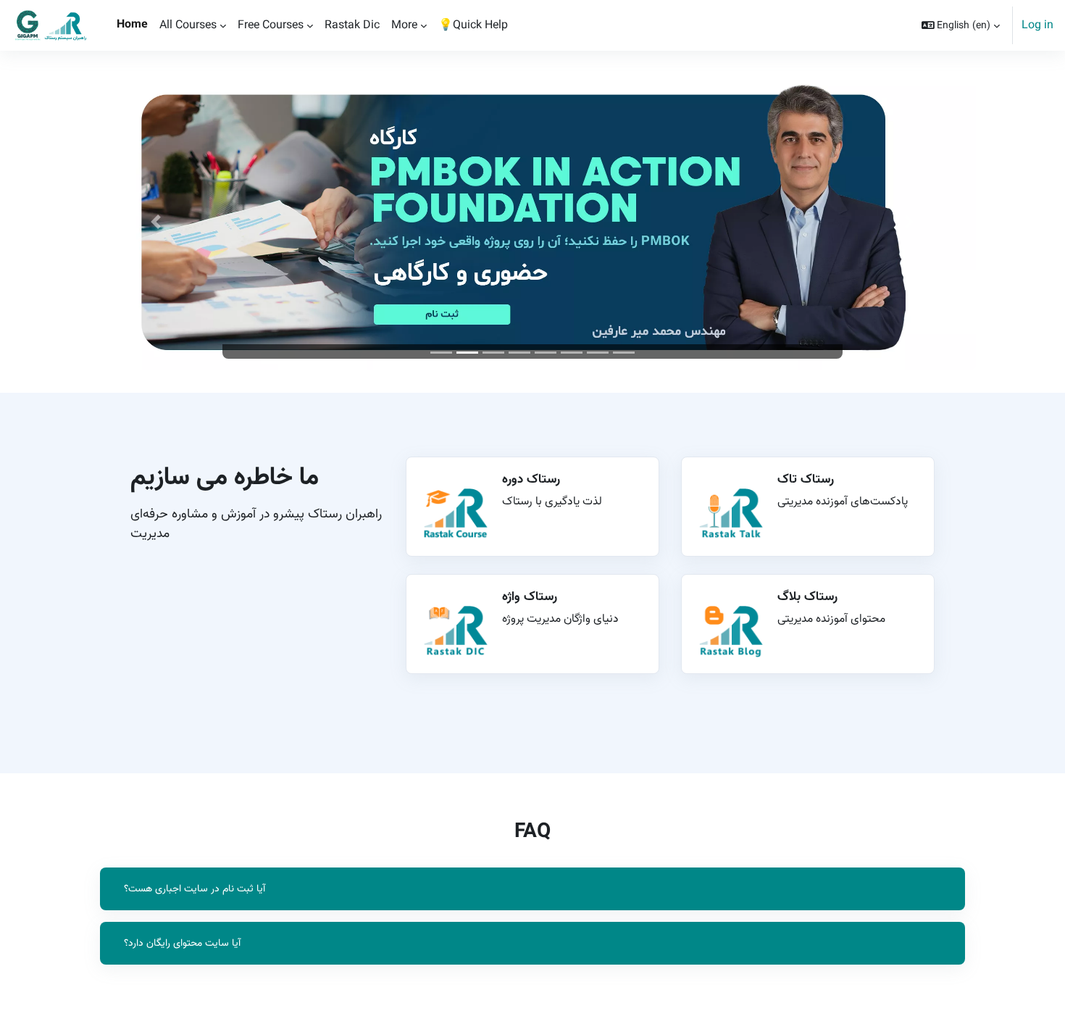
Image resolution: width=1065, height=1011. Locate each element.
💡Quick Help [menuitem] (473, 25)
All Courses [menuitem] (188, 25)
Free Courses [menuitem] (271, 25)
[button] (961, 25)
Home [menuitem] (132, 24)
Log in (1037, 25)
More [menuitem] (404, 25)
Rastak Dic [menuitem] (352, 25)
